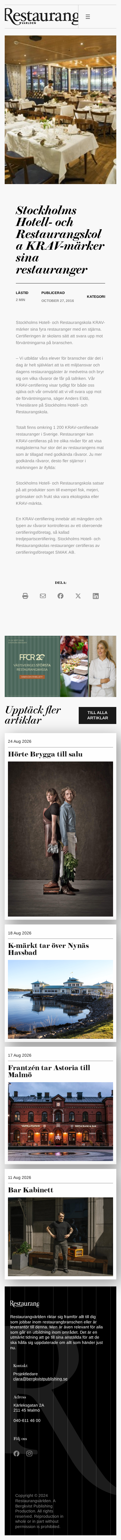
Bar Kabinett (31, 1190)
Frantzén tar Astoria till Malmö (49, 1071)
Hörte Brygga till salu (45, 754)
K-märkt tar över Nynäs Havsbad (48, 949)
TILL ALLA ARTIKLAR (97, 715)
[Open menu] (87, 16)
